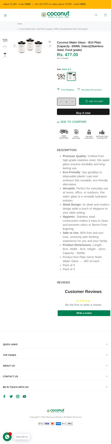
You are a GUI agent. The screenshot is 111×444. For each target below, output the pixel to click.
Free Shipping (67, 90)
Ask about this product (91, 90)
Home (19, 24)
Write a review (84, 313)
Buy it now (83, 113)
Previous (14, 45)
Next (50, 45)
